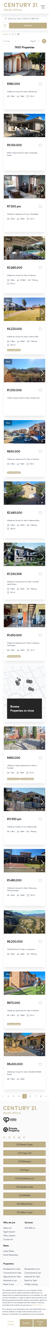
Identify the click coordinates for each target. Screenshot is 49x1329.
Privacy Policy (37, 1305)
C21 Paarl (24, 1170)
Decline (26, 1323)
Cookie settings (10, 1323)
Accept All (40, 1323)
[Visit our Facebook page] (14, 1137)
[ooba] (24, 1120)
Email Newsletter (10, 1255)
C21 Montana (24, 1161)
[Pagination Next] (46, 1096)
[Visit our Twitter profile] (4, 1137)
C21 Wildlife (25, 1195)
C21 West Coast (25, 1212)
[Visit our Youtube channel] (24, 1137)
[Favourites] (40, 84)
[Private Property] (24, 1129)
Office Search (9, 1235)
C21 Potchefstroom (24, 1178)
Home (5, 34)
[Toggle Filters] (5, 25)
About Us (7, 1228)
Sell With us (29, 1228)
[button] (42, 66)
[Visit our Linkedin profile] (19, 1137)
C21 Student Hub (24, 1187)
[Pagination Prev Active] (3, 1096)
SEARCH (28, 25)
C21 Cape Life (24, 1153)
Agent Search (9, 1232)
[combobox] (19, 19)
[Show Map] (44, 41)
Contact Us (8, 1239)
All (12, 34)
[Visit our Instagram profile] (9, 1137)
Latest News (8, 1251)
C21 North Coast (24, 1144)
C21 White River (25, 1204)
